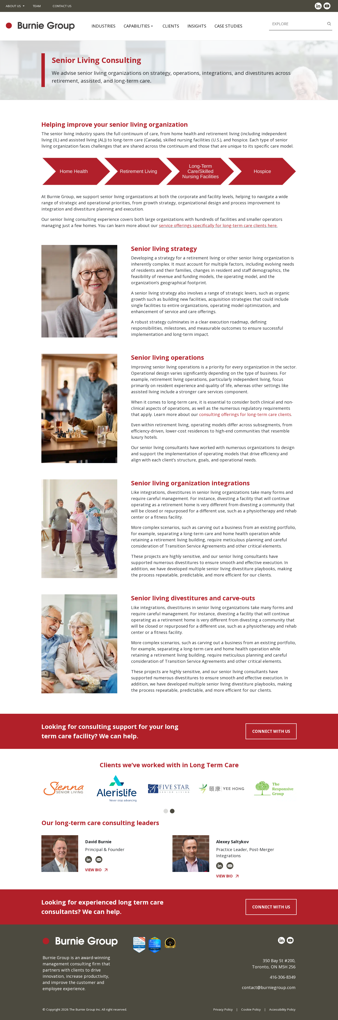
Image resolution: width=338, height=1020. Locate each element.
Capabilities (137, 26)
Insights (196, 26)
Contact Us (62, 6)
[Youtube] (328, 6)
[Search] (329, 23)
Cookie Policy (251, 1009)
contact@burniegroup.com (268, 987)
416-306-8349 (282, 977)
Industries (103, 26)
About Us (13, 6)
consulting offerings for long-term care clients (245, 414)
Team (37, 6)
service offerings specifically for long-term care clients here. (218, 225)
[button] (165, 811)
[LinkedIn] (319, 6)
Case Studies (228, 26)
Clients (171, 26)
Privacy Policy (223, 1009)
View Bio (93, 869)
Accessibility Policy (282, 1009)
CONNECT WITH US (271, 731)
